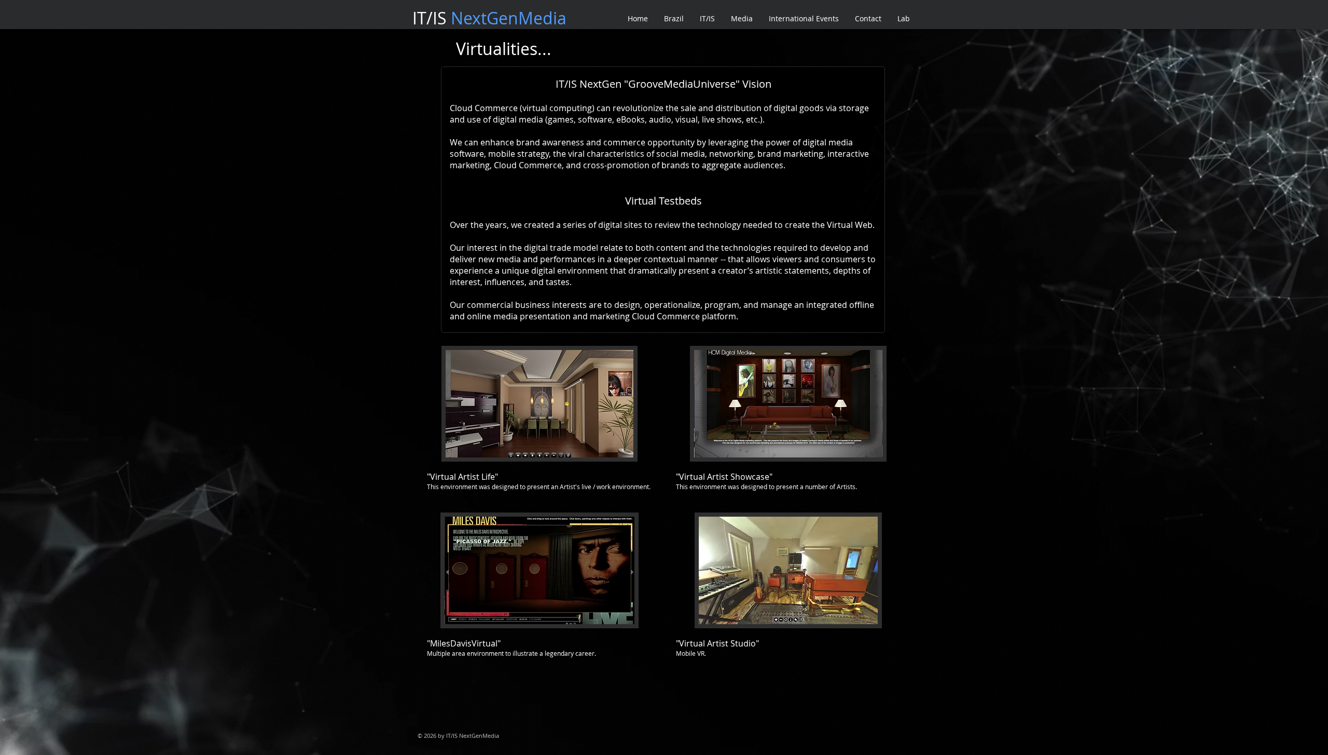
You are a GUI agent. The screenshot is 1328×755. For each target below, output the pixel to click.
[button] (539, 425)
